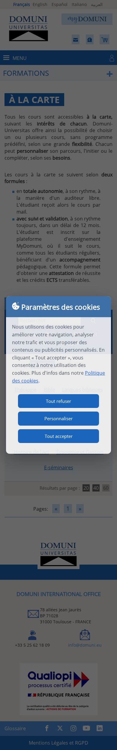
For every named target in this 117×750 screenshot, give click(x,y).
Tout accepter (59, 436)
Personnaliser (58, 418)
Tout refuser (58, 401)
